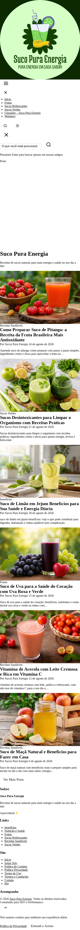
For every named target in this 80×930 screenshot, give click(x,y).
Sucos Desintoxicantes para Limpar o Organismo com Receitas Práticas (35, 420)
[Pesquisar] (49, 145)
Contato (9, 880)
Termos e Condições (16, 876)
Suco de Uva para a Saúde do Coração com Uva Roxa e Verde (36, 589)
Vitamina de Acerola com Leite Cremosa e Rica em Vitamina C (39, 672)
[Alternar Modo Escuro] (17, 127)
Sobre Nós (10, 863)
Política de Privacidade (13, 926)
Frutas (8, 102)
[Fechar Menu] (5, 93)
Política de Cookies (15, 866)
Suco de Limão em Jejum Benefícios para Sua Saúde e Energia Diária (39, 506)
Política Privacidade (16, 869)
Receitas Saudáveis (15, 841)
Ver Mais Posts (13, 779)
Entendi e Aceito (42, 926)
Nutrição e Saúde (14, 830)
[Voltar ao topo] (5, 908)
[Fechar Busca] (6, 136)
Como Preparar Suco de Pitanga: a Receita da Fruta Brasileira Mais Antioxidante (33, 334)
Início (7, 99)
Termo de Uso (12, 873)
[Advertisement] (40, 206)
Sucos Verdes (12, 109)
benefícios (10, 827)
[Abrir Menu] (6, 84)
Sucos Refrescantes (15, 106)
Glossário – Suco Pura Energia (22, 112)
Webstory (10, 116)
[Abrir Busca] (5, 127)
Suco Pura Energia (21, 898)
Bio (6, 883)
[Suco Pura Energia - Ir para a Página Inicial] (40, 40)
